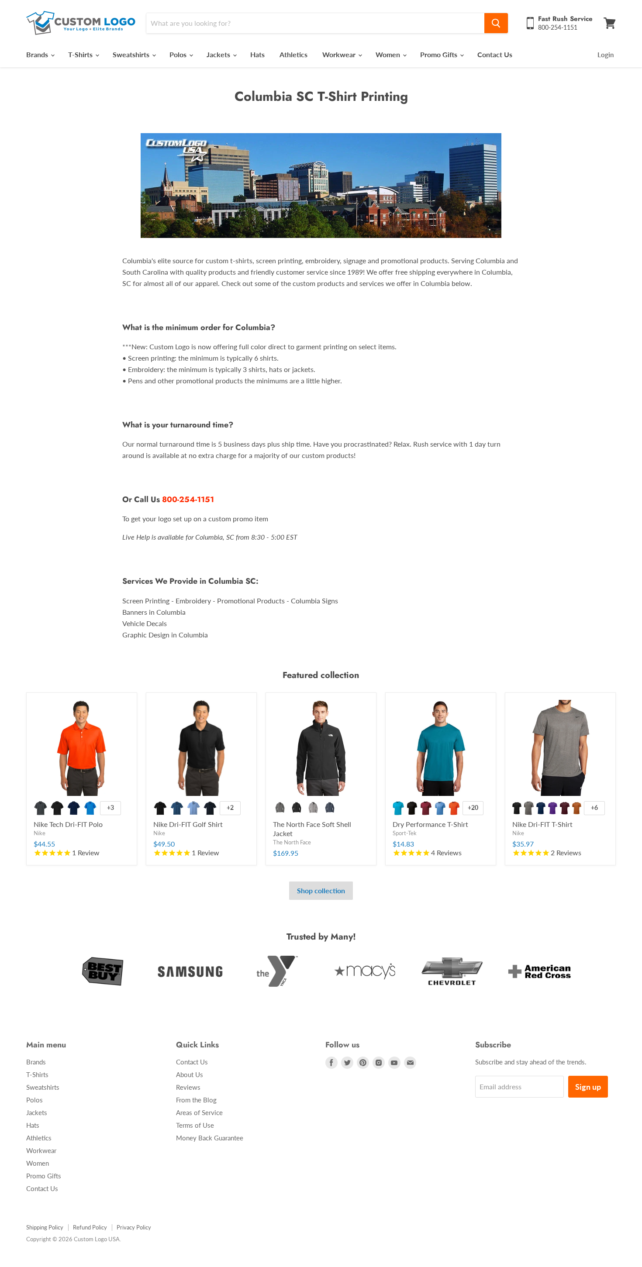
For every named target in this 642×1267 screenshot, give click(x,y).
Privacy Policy (134, 1227)
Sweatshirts (132, 54)
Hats (257, 54)
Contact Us (494, 54)
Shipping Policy (44, 1227)
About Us (189, 1074)
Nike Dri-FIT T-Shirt (542, 824)
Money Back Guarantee (209, 1138)
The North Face (292, 842)
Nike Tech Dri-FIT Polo (68, 824)
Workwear (339, 54)
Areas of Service (199, 1112)
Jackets (219, 54)
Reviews (188, 1087)
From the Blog (196, 1100)
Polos (178, 54)
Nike (39, 833)
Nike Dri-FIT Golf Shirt (188, 824)
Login (605, 55)
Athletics (293, 54)
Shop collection (321, 890)
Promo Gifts (439, 54)
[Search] (496, 23)
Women (389, 54)
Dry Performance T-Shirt (430, 824)
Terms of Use (195, 1125)
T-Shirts (81, 54)
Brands (38, 54)
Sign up (588, 1086)
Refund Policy (90, 1227)
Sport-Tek (405, 833)
